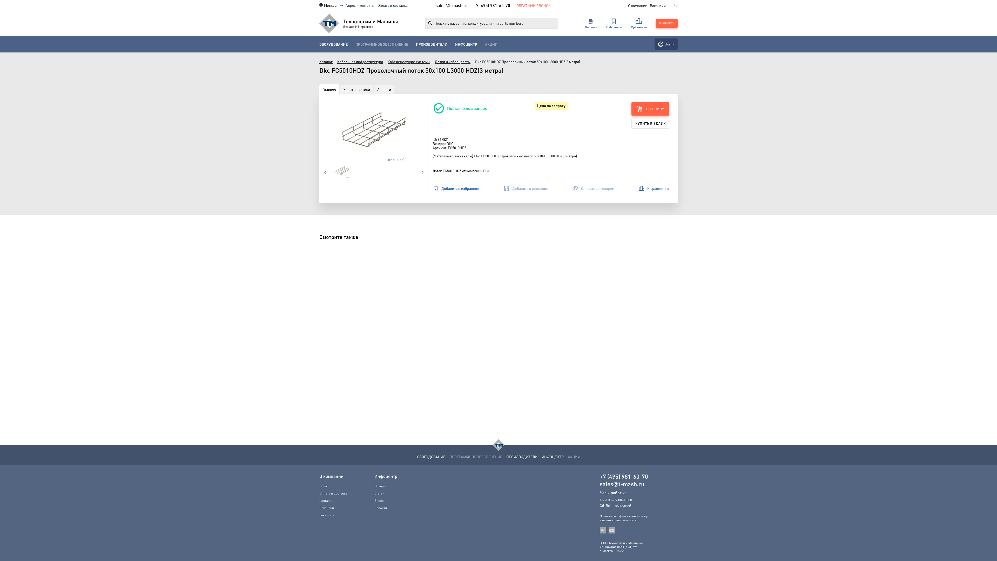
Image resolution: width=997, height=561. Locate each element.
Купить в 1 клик (650, 123)
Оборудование (333, 44)
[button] (373, 130)
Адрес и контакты (360, 5)
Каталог (326, 61)
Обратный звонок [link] (533, 5)
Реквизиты (327, 515)
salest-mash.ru (452, 5)
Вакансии (658, 5)
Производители (431, 44)
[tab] (329, 89)
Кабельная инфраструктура (360, 61)
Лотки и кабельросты (452, 61)
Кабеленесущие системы (409, 61)
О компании (637, 5)
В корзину (654, 108)
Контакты (326, 500)
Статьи (379, 493)
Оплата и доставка (393, 5)
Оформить (667, 23)
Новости (380, 508)
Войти (670, 44)
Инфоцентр (466, 44)
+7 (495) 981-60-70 (492, 5)
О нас (323, 486)
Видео (379, 500)
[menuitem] (333, 44)
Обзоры (380, 486)
